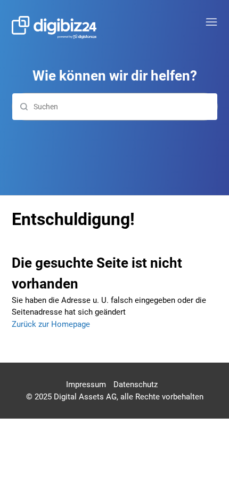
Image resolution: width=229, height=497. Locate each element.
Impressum (86, 384)
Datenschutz (135, 384)
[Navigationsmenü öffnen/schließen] (211, 22)
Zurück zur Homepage (51, 324)
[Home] (54, 27)
